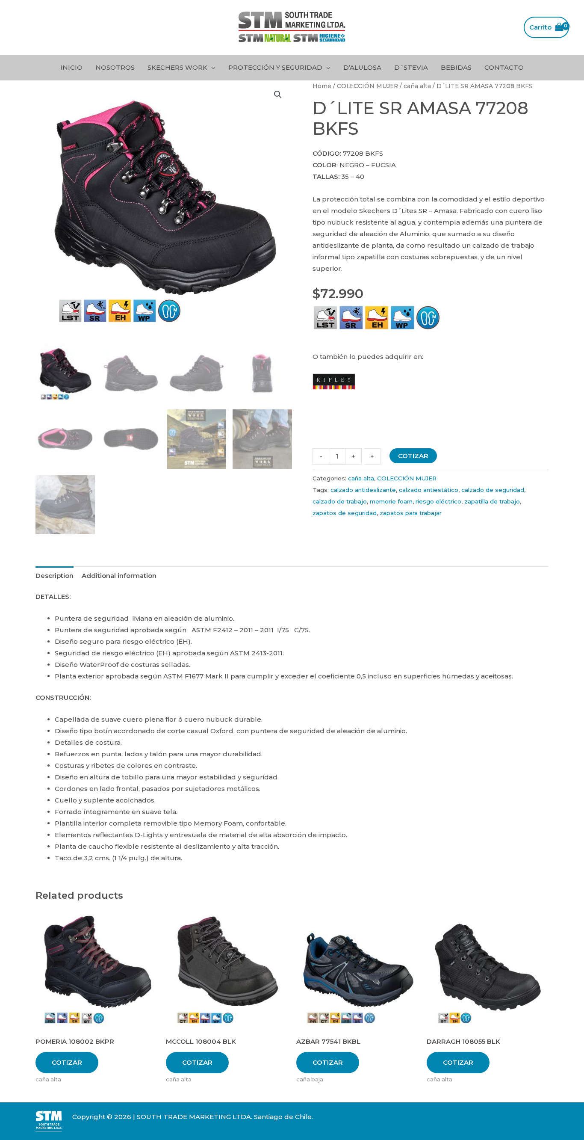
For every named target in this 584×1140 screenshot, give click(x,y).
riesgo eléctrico (438, 501)
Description (54, 575)
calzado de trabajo (340, 501)
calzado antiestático (428, 489)
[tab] (54, 575)
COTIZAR (413, 456)
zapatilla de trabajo (492, 501)
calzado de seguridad (492, 489)
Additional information (119, 575)
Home (322, 86)
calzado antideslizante (363, 489)
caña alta (417, 86)
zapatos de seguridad (345, 512)
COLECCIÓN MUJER (367, 86)
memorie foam (391, 501)
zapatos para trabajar (411, 512)
